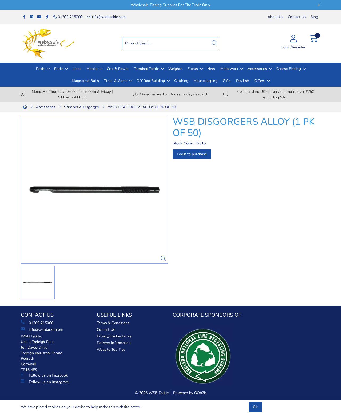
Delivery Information (114, 342)
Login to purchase (192, 154)
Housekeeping (205, 80)
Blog (314, 16)
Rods (40, 68)
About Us (275, 16)
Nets (211, 68)
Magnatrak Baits (85, 80)
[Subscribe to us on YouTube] (39, 17)
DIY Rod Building (151, 80)
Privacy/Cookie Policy (114, 336)
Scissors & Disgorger (81, 107)
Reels (58, 68)
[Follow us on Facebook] (24, 17)
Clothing (181, 80)
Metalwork (229, 68)
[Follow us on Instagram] (31, 17)
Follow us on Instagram (49, 381)
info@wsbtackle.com (108, 16)
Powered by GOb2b (189, 392)
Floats (193, 68)
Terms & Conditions (113, 322)
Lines (76, 68)
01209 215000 (69, 16)
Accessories (257, 68)
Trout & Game (115, 80)
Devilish (242, 80)
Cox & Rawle (117, 68)
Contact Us (297, 16)
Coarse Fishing (288, 68)
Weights (175, 68)
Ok (255, 406)
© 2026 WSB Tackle (152, 392)
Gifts (227, 80)
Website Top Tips (111, 349)
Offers (259, 80)
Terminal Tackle (146, 68)
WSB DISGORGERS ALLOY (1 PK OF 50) (142, 107)
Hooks (92, 68)
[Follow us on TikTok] (47, 17)
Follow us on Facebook (48, 375)
